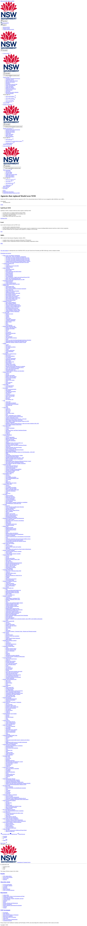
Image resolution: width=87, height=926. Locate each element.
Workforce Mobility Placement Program (14, 447)
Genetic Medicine (9, 568)
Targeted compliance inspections (12, 606)
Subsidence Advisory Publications (12, 311)
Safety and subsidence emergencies (13, 304)
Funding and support (10, 688)
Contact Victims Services (11, 722)
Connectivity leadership (10, 726)
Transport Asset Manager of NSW (12, 470)
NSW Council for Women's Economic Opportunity (16, 288)
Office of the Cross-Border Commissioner (11, 255)
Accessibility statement (7, 885)
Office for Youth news (10, 831)
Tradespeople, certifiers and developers (13, 612)
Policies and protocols (10, 496)
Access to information (10, 428)
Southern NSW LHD (7, 484)
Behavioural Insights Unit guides (12, 591)
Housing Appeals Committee (9, 550)
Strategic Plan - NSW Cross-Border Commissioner (16, 256)
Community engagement (10, 319)
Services (7, 314)
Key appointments (9, 276)
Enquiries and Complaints (11, 584)
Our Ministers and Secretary (11, 524)
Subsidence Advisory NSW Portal (12, 306)
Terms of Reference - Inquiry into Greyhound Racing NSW (18, 277)
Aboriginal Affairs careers (11, 573)
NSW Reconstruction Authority (9, 800)
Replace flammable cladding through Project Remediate (17, 615)
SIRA (2, 243)
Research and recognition (11, 377)
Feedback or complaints (10, 535)
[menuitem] (6, 27)
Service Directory (9, 386)
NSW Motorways (6, 811)
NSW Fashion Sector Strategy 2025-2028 (14, 420)
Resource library (9, 669)
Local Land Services (7, 657)
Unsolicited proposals (7, 920)
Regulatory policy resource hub (12, 706)
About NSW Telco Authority (11, 729)
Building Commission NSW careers (13, 599)
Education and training (10, 82)
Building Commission (7, 596)
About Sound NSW (10, 687)
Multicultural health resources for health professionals (16, 742)
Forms (7, 532)
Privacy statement (9, 501)
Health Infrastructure (7, 697)
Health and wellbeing (10, 87)
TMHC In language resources (12, 743)
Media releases (9, 321)
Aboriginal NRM (9, 752)
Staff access (8, 383)
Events (7, 338)
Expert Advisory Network (11, 448)
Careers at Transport (10, 472)
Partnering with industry (10, 699)
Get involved (8, 332)
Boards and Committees (8, 916)
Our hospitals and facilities (11, 477)
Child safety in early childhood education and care (16, 798)
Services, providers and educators (12, 797)
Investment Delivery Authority (12, 762)
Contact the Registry (10, 826)
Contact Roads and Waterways (12, 465)
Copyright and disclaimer (11, 500)
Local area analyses (9, 542)
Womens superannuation (10, 300)
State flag (5, 879)
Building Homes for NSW (11, 528)
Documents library (9, 634)
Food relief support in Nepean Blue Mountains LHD (16, 341)
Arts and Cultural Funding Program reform (14, 416)
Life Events (8, 91)
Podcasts (7, 670)
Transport (5, 906)
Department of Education (8, 280)
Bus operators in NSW (10, 471)
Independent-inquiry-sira (10, 369)
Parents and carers (9, 795)
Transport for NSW (7, 464)
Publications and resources (11, 643)
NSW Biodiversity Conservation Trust (13, 503)
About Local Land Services (11, 658)
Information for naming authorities (12, 655)
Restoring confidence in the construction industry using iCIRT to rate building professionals (24, 618)
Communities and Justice (8, 897)
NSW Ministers (6, 913)
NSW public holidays (10, 175)
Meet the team (8, 574)
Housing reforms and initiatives (12, 533)
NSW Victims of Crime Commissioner (11, 818)
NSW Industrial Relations (11, 450)
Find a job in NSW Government (9, 917)
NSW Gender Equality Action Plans (13, 297)
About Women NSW (10, 286)
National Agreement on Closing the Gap (14, 575)
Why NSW (8, 757)
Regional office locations (11, 661)
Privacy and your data (10, 396)
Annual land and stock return (11, 673)
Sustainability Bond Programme (12, 404)
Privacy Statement (9, 786)
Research (7, 637)
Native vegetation (9, 754)
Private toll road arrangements (12, 817)
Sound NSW (5, 686)
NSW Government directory (8, 890)
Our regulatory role (9, 399)
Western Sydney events (10, 566)
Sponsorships (8, 765)
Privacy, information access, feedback (13, 415)
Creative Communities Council (12, 417)
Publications (8, 728)
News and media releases (11, 664)
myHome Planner (9, 266)
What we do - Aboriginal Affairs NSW (13, 570)
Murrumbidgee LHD (7, 473)
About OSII (8, 401)
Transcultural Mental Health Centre (10, 735)
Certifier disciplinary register (11, 605)
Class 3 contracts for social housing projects (14, 540)
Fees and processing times (11, 827)
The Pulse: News (9, 561)
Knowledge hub (9, 405)
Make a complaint (9, 511)
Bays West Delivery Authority (9, 809)
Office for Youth (6, 829)
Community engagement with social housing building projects (18, 538)
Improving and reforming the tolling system (14, 813)
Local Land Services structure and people (14, 671)
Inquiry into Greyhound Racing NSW (13, 278)
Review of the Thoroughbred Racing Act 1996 (15, 279)
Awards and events (9, 289)
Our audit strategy (9, 607)
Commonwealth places (10, 774)
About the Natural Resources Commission (14, 745)
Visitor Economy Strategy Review (12, 510)
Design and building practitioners (12, 613)
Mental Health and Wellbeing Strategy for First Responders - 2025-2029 (20, 452)
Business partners (9, 825)
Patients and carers (9, 313)
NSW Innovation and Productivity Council (14, 761)
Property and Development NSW (9, 679)
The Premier (5, 912)
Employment (8, 133)
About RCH (8, 582)
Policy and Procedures (10, 585)
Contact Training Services (11, 282)
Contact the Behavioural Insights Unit (13, 590)
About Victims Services (10, 721)
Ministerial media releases (11, 516)
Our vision (8, 412)
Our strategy (8, 769)
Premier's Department (7, 434)
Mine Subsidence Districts (11, 303)
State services (5, 878)
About (7, 647)
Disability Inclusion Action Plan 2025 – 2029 (15, 457)
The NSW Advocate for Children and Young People (16, 830)
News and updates (9, 645)
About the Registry (9, 823)
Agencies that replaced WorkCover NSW (11, 284)
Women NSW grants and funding (12, 290)
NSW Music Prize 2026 (10, 696)
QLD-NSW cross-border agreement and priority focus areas (18, 258)
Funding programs (9, 274)
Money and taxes (9, 135)
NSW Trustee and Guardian (8, 543)
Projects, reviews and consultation (12, 636)
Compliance (8, 770)
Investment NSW (6, 755)
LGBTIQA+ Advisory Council (12, 444)
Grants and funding (9, 86)
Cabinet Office (6, 895)
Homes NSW (5, 526)
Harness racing (9, 270)
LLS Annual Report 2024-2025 (12, 675)
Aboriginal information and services (13, 78)
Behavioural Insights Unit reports (12, 592)
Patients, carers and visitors (11, 327)
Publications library (9, 746)
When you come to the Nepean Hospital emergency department (18, 340)
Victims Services (6, 720)
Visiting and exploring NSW (11, 174)
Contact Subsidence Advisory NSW (13, 310)
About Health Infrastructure (11, 698)
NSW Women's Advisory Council (12, 295)
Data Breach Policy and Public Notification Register (16, 430)
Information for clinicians (11, 567)
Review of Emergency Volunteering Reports (14, 449)
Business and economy (10, 130)
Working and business (8, 128)
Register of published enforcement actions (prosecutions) (17, 799)
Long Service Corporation (8, 767)
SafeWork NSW (4, 218)
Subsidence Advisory (7, 301)
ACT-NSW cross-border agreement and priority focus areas (17, 260)
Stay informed (8, 392)
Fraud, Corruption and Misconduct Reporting (15, 506)
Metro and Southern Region (11, 807)
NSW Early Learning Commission (10, 794)
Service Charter (9, 552)
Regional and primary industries (12, 92)
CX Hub (7, 264)
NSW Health (5, 384)
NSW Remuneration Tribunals (9, 778)
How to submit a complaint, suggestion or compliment (16, 502)
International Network (10, 760)
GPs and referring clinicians (11, 337)
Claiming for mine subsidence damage (13, 305)
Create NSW (5, 407)
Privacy (7, 324)
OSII (4, 400)
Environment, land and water (11, 84)
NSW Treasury (6, 632)
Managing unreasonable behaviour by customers (15, 366)
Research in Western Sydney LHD (13, 559)
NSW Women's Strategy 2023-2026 (13, 293)
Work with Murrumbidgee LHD (12, 478)
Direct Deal (8, 815)
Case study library (9, 667)
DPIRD (4, 343)
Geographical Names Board (8, 646)
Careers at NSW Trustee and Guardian (13, 546)
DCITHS (5, 504)
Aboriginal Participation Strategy (12, 456)
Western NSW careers (10, 380)
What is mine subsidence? (11, 302)
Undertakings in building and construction (14, 609)
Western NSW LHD (7, 372)
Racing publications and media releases (13, 271)
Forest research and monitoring (12, 747)
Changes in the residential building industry (14, 602)
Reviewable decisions (10, 617)
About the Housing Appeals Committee (13, 551)
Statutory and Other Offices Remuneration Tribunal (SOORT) (18, 783)
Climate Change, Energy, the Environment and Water (13, 896)
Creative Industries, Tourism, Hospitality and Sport (13, 898)
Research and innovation (11, 333)
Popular (3, 873)
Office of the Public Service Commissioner (14, 458)
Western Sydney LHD (7, 554)
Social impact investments (11, 402)
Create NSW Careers (10, 413)
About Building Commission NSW (13, 598)
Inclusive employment (10, 350)
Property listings (9, 682)
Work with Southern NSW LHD (12, 489)
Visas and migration (10, 93)
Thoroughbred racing (10, 269)
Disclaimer (5, 887)
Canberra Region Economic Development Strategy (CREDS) (18, 261)
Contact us (8, 393)
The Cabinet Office (7, 425)
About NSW (8, 171)
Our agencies (8, 357)
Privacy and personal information (12, 368)
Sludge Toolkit (9, 593)
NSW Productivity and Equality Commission (12, 702)
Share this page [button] (21, 834)
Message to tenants (9, 527)
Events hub (8, 793)
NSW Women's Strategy (10, 287)
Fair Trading (5, 388)
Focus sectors (8, 758)
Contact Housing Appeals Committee (13, 553)
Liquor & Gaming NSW (10, 508)
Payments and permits (10, 662)
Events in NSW (9, 173)
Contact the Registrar (10, 583)
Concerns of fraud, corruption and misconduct (15, 370)
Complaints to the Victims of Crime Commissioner (16, 821)
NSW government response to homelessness (14, 534)
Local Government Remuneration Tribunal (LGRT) (16, 784)
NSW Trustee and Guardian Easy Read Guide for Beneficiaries (18, 549)
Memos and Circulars (10, 439)
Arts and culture (9, 172)
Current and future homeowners (12, 610)
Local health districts (10, 385)
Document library (9, 710)
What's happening (7, 169)
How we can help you (10, 594)
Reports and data (9, 460)
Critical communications (10, 731)
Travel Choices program (10, 468)
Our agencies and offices (11, 346)
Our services (8, 476)
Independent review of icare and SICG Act (14, 442)
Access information (9, 351)
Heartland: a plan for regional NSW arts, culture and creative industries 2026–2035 (22, 423)
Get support (8, 790)
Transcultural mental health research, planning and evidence (18, 739)
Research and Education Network (12, 564)
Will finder (8, 548)
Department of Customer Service (9, 353)
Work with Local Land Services (12, 672)
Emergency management (11, 730)
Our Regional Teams (10, 580)
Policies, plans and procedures (12, 514)
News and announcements (11, 389)
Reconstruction (9, 802)
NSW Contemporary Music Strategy (13, 691)
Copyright (5, 886)
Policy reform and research (11, 578)
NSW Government (5, 910)
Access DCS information (11, 358)
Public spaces (8, 522)
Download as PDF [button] (5, 834)
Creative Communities (10, 422)
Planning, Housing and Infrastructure (10, 903)
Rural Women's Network (11, 294)
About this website (5, 882)
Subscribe (8, 803)
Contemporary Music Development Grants (14, 693)
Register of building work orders (12, 604)
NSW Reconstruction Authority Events (13, 806)
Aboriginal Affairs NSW (8, 569)
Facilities (7, 316)
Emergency (8, 83)
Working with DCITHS (10, 513)
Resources (8, 398)
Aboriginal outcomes (10, 525)
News (7, 322)
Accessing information (10, 394)
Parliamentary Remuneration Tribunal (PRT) (14, 782)
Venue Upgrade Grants (10, 695)
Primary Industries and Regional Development (12, 905)
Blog (7, 589)
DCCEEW (5, 494)
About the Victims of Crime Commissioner (14, 819)
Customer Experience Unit (8, 263)
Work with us (8, 318)
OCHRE (7, 577)
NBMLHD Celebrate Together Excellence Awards (16, 342)
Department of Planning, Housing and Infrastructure (13, 518)
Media (7, 352)
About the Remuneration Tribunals (13, 779)
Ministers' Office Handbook (11, 438)
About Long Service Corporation (12, 768)
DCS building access (10, 361)
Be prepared (8, 792)
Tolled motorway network (11, 816)
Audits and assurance (10, 753)
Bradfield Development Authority (10, 640)
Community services (10, 79)
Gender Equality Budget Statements (13, 638)
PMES (7, 453)
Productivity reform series (11, 705)
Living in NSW (7, 77)
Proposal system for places (11, 648)
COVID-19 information (10, 320)
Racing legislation (9, 273)
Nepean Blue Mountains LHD (9, 326)
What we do (8, 345)
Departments (4, 892)
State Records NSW (10, 509)
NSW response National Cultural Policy (14, 424)
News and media (9, 704)
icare (1, 231)
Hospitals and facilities (10, 328)
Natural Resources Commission (9, 744)
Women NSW (6, 285)
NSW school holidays (10, 176)
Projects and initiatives (10, 356)
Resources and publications (11, 614)
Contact (7, 344)
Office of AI (8, 431)
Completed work (9, 750)
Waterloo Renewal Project (11, 529)
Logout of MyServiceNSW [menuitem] (8, 29)
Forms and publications (10, 723)
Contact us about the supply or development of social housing (18, 536)
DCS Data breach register (11, 365)
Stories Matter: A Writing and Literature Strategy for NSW (17, 421)
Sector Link (8, 446)
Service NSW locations (7, 877)
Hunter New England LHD (8, 621)
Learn (7, 789)
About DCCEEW (9, 495)
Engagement (8, 685)
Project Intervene (9, 616)
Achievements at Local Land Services (13, 674)
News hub (8, 600)
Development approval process (12, 308)
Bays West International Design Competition (15, 810)
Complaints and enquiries (11, 391)
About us (7, 317)
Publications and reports (10, 359)
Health (4, 902)
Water (7, 751)
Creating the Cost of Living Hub (12, 265)
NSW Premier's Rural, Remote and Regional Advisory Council (18, 461)
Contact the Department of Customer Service (15, 367)
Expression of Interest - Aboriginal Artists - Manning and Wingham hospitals (21, 631)
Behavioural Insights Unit (8, 588)
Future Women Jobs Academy (12, 296)
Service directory (9, 325)
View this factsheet (4, 250)
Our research (8, 626)
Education (5, 900)
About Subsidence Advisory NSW (12, 309)
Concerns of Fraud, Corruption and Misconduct (15, 656)
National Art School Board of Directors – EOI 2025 (16, 418)
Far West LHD (6, 312)
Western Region (9, 805)
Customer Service (6, 899)
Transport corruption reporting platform (13, 469)
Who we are (8, 354)
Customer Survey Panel (10, 364)
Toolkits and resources (10, 292)
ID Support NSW (6, 785)
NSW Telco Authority (7, 725)
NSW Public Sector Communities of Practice (15, 462)
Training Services (9, 281)
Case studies (8, 727)
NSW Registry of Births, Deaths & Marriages (12, 822)
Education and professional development (14, 562)
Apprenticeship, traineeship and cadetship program (16, 541)
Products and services (10, 824)
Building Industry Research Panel (12, 608)
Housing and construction (11, 88)
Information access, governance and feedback (15, 520)
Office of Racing (6, 268)
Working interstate (9, 775)
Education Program (9, 717)
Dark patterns (8, 390)
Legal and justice (9, 90)
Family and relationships (10, 85)
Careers (7, 349)
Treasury (5, 907)
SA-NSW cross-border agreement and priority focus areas (17, 262)
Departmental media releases (11, 517)
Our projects (8, 666)
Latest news (8, 701)
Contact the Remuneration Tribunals (13, 781)
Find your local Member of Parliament (10, 914)
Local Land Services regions (11, 663)
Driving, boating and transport (12, 80)
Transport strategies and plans (11, 466)
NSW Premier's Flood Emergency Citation (14, 455)
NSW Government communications (10, 919)
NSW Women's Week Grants (11, 298)
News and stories (9, 545)
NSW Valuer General (10, 519)
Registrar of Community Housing (9, 581)
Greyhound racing (9, 272)
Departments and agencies (6, 253)
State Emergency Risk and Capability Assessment (16, 463)
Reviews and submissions (11, 707)
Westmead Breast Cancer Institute (10, 713)
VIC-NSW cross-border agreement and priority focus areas (17, 257)
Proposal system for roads (11, 649)
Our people (8, 348)
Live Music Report (9, 689)
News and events (9, 763)
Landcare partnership (10, 678)
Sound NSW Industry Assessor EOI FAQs (14, 690)
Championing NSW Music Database (13, 694)
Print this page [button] (13, 834)
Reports (7, 586)
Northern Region (9, 808)
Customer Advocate (10, 814)
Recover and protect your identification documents (16, 787)
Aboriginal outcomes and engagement (13, 677)
